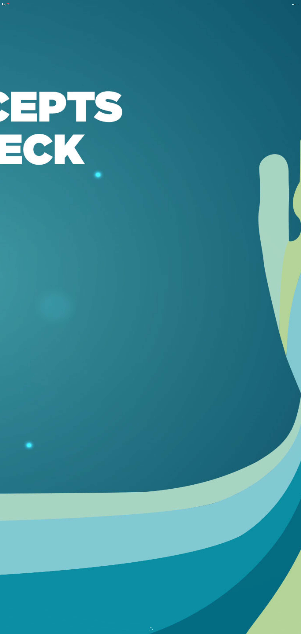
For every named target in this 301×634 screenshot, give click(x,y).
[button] (295, 4)
